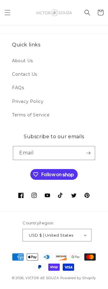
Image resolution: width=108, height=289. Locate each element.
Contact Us (24, 74)
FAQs (18, 87)
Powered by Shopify (78, 278)
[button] (7, 12)
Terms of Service (31, 115)
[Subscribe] (88, 153)
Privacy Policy (28, 101)
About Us (22, 60)
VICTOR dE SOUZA (42, 278)
